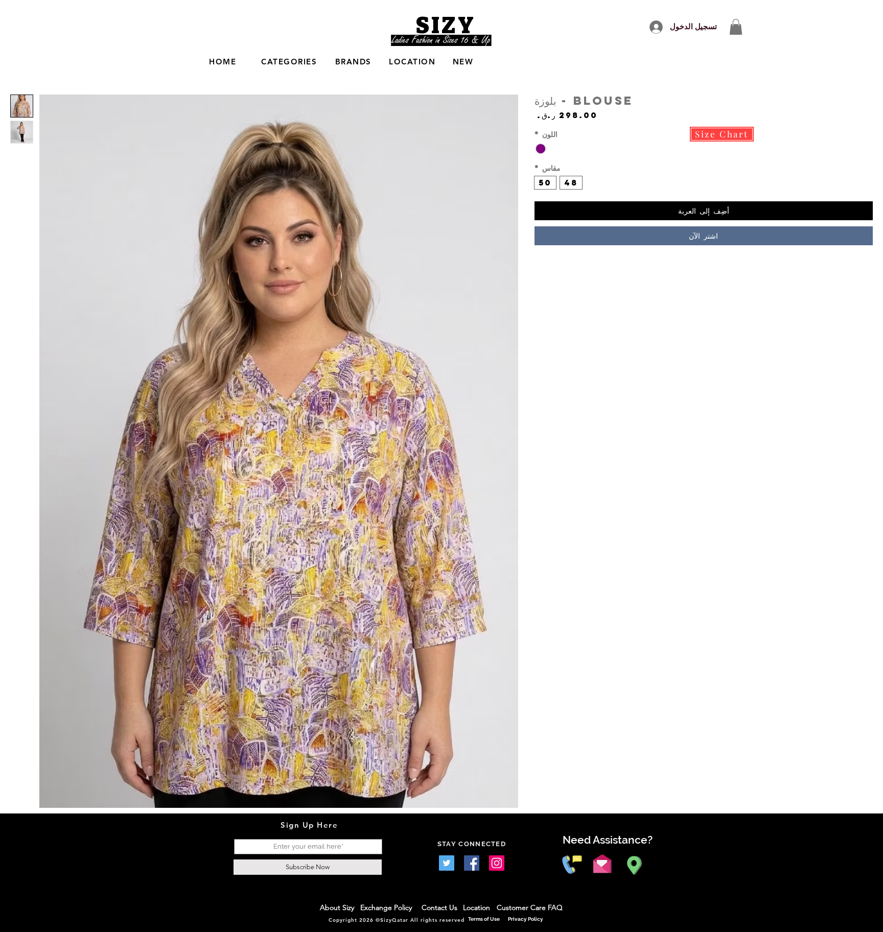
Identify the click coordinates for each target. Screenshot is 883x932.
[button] (735, 27)
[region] (334, 62)
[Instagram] (496, 863)
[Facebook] (471, 863)
